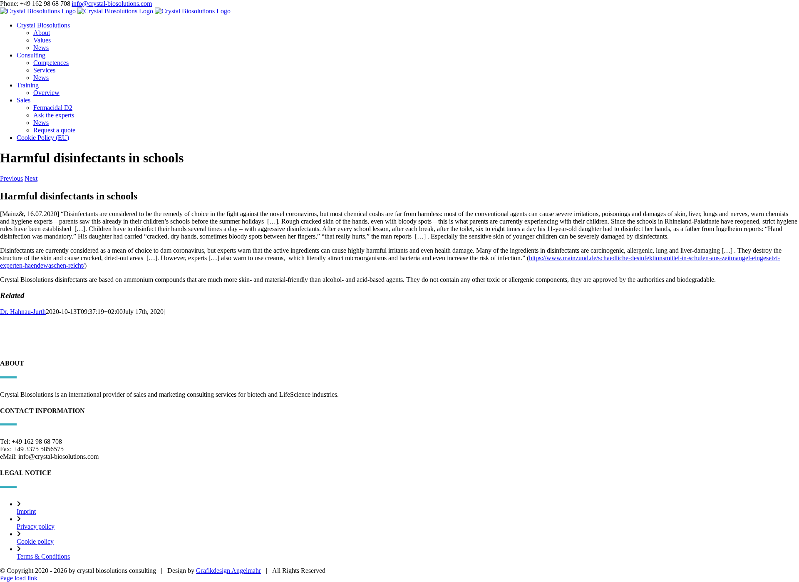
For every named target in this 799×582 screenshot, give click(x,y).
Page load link (18, 578)
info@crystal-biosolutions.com (112, 3)
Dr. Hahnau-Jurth (23, 311)
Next (31, 178)
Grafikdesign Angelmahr (228, 570)
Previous (11, 178)
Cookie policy (35, 541)
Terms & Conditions (43, 556)
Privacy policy (36, 526)
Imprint (26, 511)
